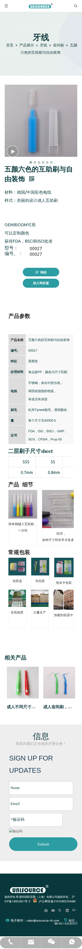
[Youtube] (53, 910)
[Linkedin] (67, 910)
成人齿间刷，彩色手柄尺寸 (59, 707)
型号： (11, 248)
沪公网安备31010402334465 (57, 901)
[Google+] (74, 910)
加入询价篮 (41, 283)
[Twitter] (60, 910)
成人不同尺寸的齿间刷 (23, 707)
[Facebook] (46, 910)
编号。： (14, 254)
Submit (43, 844)
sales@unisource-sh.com (43, 920)
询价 (43, 272)
